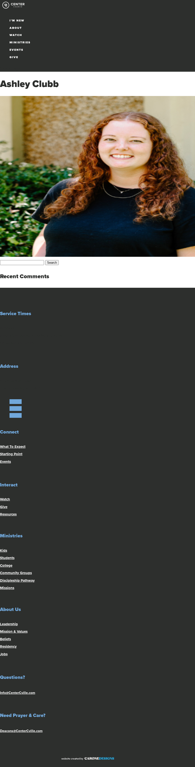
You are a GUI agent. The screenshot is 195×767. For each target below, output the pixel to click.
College (6, 565)
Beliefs (5, 639)
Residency (8, 646)
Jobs (4, 654)
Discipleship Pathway (17, 580)
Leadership (9, 624)
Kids (3, 550)
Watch (16, 35)
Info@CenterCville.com (17, 693)
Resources (8, 514)
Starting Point (11, 454)
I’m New (17, 20)
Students (7, 558)
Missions (7, 588)
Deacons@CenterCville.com (21, 731)
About (16, 28)
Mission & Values (14, 631)
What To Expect (12, 446)
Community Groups (16, 573)
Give (14, 57)
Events (16, 49)
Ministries (20, 42)
